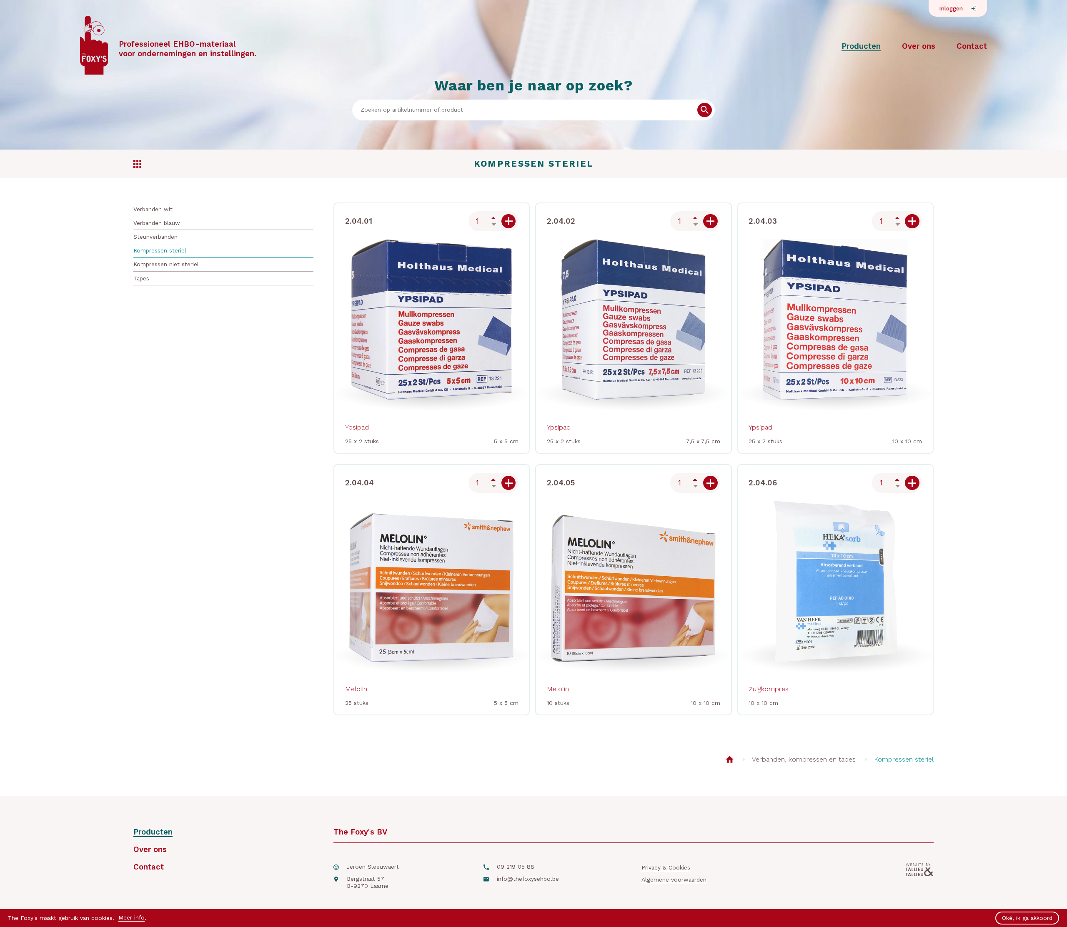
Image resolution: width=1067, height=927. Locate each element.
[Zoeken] (704, 110)
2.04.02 (561, 221)
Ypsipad (357, 427)
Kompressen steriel (159, 250)
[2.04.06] (912, 483)
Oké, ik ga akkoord (1027, 918)
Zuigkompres (769, 689)
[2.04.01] (508, 221)
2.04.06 (763, 482)
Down (493, 224)
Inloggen (951, 8)
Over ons (918, 46)
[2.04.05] (710, 483)
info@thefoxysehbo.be (528, 878)
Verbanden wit (153, 209)
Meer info (131, 917)
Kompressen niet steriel (166, 264)
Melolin (356, 689)
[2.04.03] (912, 221)
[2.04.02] (710, 221)
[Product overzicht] (730, 759)
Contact (972, 46)
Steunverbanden (155, 236)
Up (493, 218)
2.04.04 (359, 482)
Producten (861, 46)
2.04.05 (561, 482)
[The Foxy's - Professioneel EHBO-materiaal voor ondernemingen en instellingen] (94, 46)
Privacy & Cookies (665, 867)
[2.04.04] (508, 483)
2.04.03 (763, 221)
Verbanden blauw (156, 223)
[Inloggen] (974, 8)
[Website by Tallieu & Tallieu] (920, 879)
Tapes (141, 278)
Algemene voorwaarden (673, 879)
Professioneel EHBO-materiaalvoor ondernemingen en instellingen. (187, 48)
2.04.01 (358, 221)
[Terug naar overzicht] (137, 164)
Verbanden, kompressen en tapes (804, 759)
